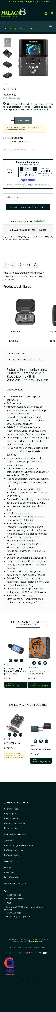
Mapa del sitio (10, 828)
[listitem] (25, 319)
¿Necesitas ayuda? (36, 941)
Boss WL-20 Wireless (41, 749)
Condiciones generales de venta (18, 845)
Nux (6, 84)
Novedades (9, 872)
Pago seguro (10, 813)
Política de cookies (12, 855)
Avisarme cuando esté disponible (28, 207)
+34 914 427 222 (13, 913)
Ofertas (7, 868)
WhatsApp (10, 28)
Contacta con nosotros (14, 823)
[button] (13, 138)
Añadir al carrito (23, 120)
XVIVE (7, 739)
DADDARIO (33, 667)
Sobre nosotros (11, 809)
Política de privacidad (13, 850)
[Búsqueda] (41, 26)
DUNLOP (8, 665)
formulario (8, 279)
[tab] (16, 354)
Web (21, 28)
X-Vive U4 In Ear (12, 743)
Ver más (26, 239)
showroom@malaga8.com (18, 916)
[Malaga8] (13, 13)
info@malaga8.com (15, 898)
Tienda (31, 28)
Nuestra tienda (11, 818)
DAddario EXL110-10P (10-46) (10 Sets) (38, 672)
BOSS (32, 745)
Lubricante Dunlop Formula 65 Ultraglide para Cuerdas (15, 671)
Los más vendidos (12, 877)
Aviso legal (9, 841)
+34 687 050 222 (13, 895)
